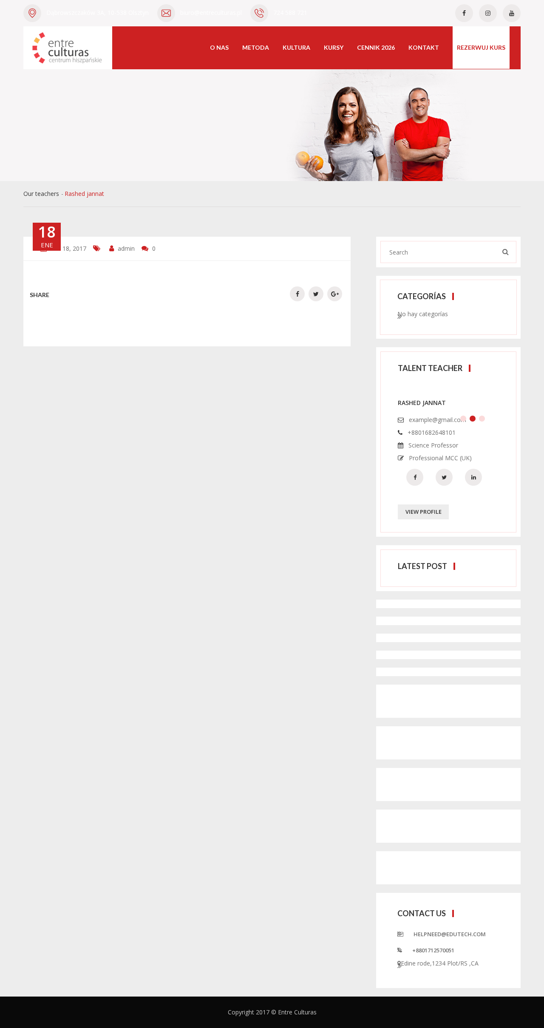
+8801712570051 (433, 950)
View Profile (423, 511)
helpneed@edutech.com (450, 934)
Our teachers (41, 194)
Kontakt (423, 47)
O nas (219, 47)
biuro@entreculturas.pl (211, 12)
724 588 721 (290, 12)
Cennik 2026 (376, 47)
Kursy (333, 47)
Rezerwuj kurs (481, 47)
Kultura (296, 47)
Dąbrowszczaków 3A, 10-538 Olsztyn (97, 12)
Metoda (255, 47)
